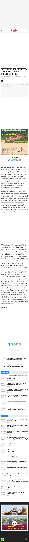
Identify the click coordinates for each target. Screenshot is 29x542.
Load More (14, 456)
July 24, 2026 (10, 447)
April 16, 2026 (10, 405)
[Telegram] (17, 160)
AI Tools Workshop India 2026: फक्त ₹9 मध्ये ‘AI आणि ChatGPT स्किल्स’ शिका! (17, 396)
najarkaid (7, 81)
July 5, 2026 (10, 380)
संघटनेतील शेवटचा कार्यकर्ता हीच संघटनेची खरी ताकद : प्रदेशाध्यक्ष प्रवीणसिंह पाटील (17, 419)
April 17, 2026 (10, 392)
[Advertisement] (14, 14)
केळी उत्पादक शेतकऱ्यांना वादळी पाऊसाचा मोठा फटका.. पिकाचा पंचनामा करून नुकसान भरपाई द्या (17, 384)
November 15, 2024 (14, 81)
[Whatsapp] (14, 160)
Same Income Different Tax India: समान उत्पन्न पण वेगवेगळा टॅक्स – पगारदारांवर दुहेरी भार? (17, 390)
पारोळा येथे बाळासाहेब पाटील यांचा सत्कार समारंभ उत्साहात (16, 444)
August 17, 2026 (10, 422)
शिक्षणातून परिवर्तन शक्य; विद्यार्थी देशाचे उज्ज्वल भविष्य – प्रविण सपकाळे (17, 426)
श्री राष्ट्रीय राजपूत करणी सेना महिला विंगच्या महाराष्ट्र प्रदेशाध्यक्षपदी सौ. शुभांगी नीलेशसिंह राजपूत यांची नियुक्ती (17, 438)
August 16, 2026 (10, 428)
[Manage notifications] (26, 539)
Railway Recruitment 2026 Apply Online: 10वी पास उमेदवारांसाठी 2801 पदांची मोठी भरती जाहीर (17, 408)
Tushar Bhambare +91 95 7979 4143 (16, 539)
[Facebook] (9, 160)
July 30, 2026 (10, 440)
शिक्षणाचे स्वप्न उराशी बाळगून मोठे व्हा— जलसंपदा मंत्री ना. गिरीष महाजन (17, 432)
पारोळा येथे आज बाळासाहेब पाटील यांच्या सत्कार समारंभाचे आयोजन (16, 450)
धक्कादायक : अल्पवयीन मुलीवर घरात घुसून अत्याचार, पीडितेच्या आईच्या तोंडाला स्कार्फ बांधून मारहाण (16, 402)
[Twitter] (12, 160)
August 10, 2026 (10, 434)
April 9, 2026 (10, 411)
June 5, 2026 (10, 386)
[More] (20, 160)
